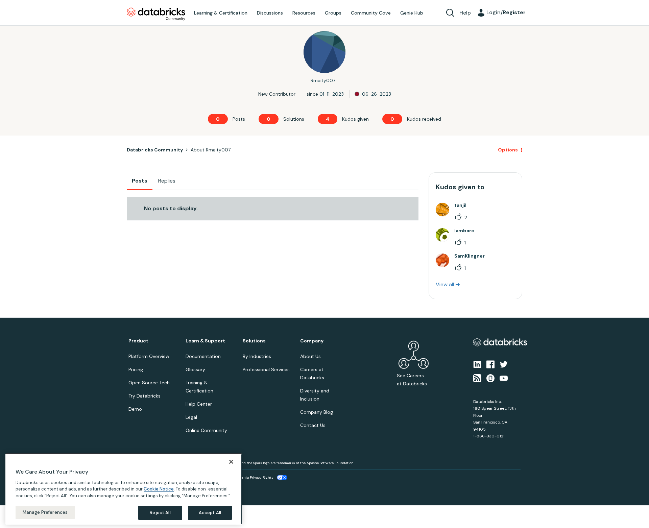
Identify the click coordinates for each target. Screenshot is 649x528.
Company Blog (316, 412)
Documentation (203, 356)
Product (138, 341)
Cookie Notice (159, 489)
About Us (310, 356)
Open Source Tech (149, 383)
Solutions (254, 341)
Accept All (210, 512)
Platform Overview (148, 356)
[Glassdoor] (490, 378)
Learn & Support (205, 341)
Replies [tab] (166, 180)
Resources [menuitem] (303, 13)
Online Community (206, 430)
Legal (191, 417)
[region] (123, 489)
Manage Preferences (45, 512)
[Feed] (477, 378)
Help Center (199, 404)
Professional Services (266, 369)
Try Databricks (144, 396)
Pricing (135, 369)
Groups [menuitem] (333, 13)
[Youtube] (504, 378)
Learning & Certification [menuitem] (220, 13)
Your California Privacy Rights (249, 477)
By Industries (257, 356)
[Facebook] (490, 364)
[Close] (231, 461)
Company (311, 341)
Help (465, 12)
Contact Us (313, 425)
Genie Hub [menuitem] (411, 13)
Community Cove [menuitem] (371, 13)
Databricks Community (156, 14)
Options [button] (508, 150)
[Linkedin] (477, 364)
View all (445, 284)
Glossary (195, 369)
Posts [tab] (139, 180)
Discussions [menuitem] (270, 13)
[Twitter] (504, 364)
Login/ (506, 12)
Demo (135, 409)
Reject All (160, 512)
